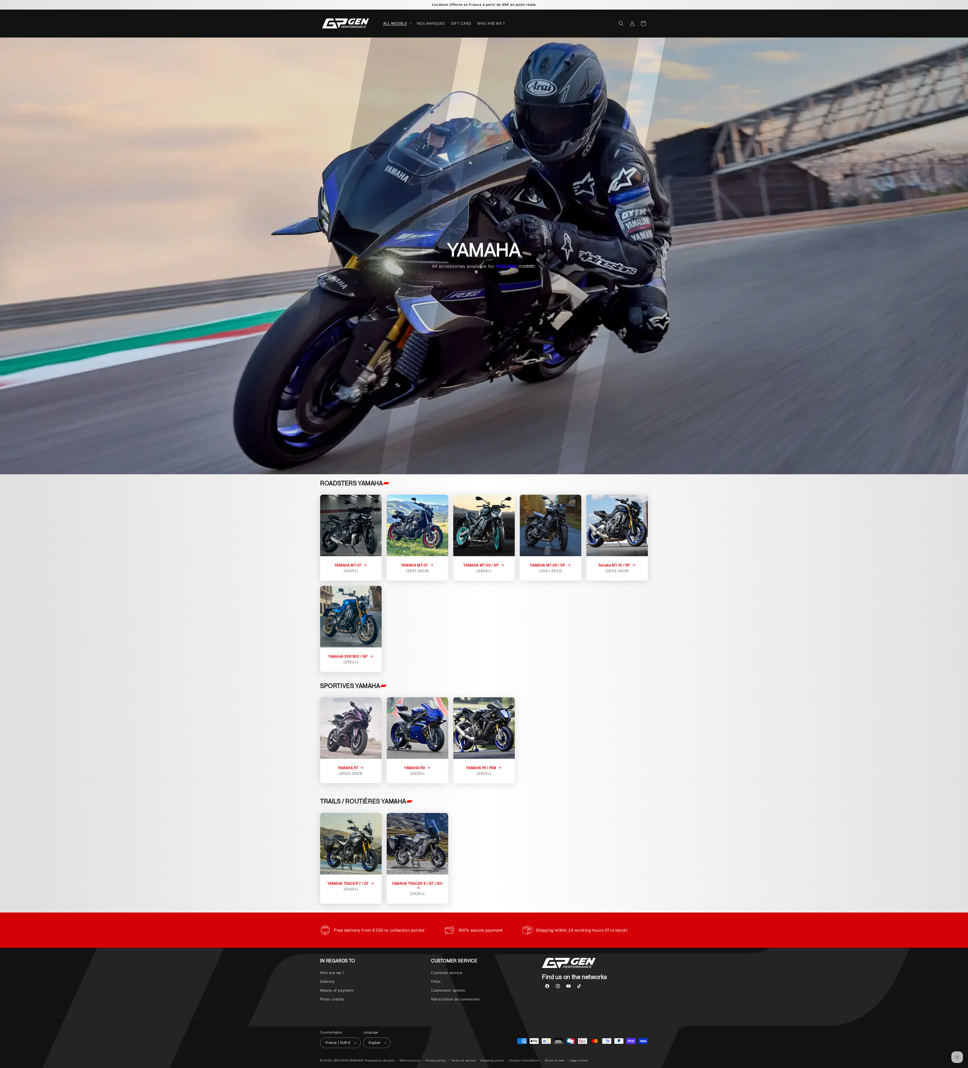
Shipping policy (492, 1060)
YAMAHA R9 (414, 768)
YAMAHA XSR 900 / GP (348, 656)
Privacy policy (435, 1060)
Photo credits (332, 999)
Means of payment (337, 990)
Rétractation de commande (455, 999)
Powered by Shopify (380, 1060)
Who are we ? (332, 972)
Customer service (446, 972)
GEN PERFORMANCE (349, 1060)
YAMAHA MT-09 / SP (481, 565)
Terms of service (463, 1060)
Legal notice (578, 1060)
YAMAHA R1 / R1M (481, 768)
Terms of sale (554, 1060)
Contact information (524, 1060)
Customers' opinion (448, 990)
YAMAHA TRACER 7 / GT (348, 884)
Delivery (327, 981)
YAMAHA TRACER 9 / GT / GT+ (417, 884)
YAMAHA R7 (348, 768)
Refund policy (410, 1060)
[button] (397, 23)
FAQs (435, 981)
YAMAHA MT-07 (348, 565)
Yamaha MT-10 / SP (614, 565)
